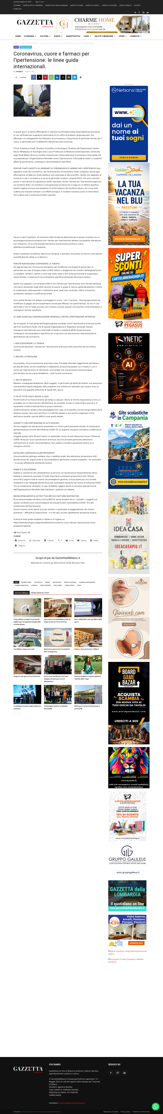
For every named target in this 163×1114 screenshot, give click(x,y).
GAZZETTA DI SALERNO (109, 5)
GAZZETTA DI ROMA (76, 5)
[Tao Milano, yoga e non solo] (27, 637)
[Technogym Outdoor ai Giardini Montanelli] (58, 694)
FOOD (86, 36)
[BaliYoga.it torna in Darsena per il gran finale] (88, 694)
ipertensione (57, 582)
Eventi (57, 36)
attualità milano (26, 582)
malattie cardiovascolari (87, 582)
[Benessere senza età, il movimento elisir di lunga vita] (58, 637)
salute (79, 585)
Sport (122, 36)
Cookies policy (55, 1095)
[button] (135, 12)
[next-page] (19, 713)
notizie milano (69, 585)
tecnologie (46, 1112)
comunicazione (36, 1112)
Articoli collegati (21, 593)
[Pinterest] (45, 77)
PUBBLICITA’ (17, 9)
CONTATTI (137, 5)
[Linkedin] (148, 12)
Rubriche (134, 36)
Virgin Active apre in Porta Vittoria (26, 676)
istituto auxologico (70, 582)
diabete (47, 582)
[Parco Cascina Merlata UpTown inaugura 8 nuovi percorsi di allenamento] (58, 664)
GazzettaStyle (73, 36)
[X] (39, 77)
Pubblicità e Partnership (141, 1112)
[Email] (62, 77)
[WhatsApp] (51, 77)
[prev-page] (15, 713)
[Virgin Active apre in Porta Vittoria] (27, 664)
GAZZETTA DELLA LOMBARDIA (33, 5)
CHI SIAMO (17, 5)
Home (18, 36)
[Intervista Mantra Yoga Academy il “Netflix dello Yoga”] (88, 664)
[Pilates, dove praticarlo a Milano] (88, 637)
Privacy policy (125, 1112)
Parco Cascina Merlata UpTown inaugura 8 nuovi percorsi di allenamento (56, 678)
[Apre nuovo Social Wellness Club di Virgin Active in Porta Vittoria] (58, 607)
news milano (57, 585)
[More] (80, 77)
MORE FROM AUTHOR (40, 593)
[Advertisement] (58, 124)
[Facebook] (139, 12)
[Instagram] (143, 12)
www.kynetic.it (56, 1112)
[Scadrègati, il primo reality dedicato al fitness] (27, 694)
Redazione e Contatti (111, 1112)
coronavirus (38, 582)
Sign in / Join (40, 2)
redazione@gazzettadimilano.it (72, 1103)
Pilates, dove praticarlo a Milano (86, 649)
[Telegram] (74, 77)
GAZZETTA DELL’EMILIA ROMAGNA (56, 5)
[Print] (68, 77)
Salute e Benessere (104, 36)
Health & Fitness (32, 43)
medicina (34, 585)
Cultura (44, 36)
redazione (19, 71)
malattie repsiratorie (21, 585)
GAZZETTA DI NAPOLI (92, 5)
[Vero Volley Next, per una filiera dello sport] (88, 607)
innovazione (26, 1112)
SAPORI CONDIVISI (125, 5)
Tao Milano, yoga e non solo (23, 649)
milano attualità (45, 585)
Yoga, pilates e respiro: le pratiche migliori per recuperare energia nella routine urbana (27, 621)
